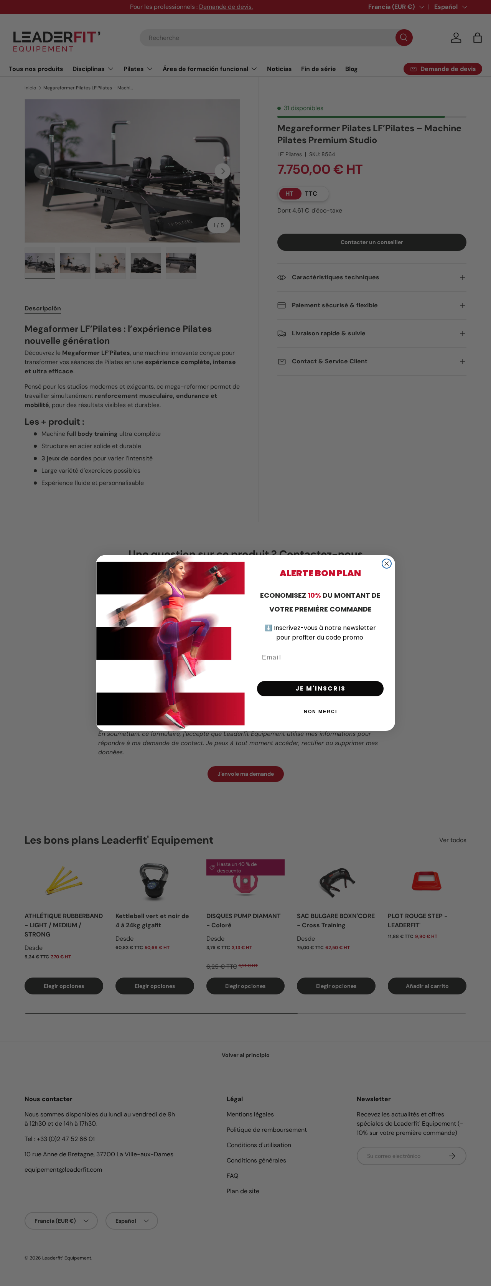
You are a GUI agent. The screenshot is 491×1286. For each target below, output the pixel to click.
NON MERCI (320, 711)
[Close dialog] (386, 563)
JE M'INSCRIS (320, 688)
